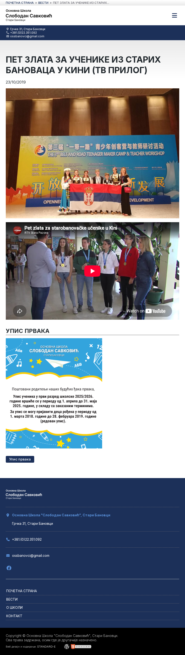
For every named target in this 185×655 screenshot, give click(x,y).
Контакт (14, 616)
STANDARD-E (46, 646)
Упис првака (20, 459)
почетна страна (20, 3)
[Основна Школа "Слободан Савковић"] (29, 21)
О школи (14, 607)
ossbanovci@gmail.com (27, 36)
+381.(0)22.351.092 (23, 32)
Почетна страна (21, 591)
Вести (12, 599)
